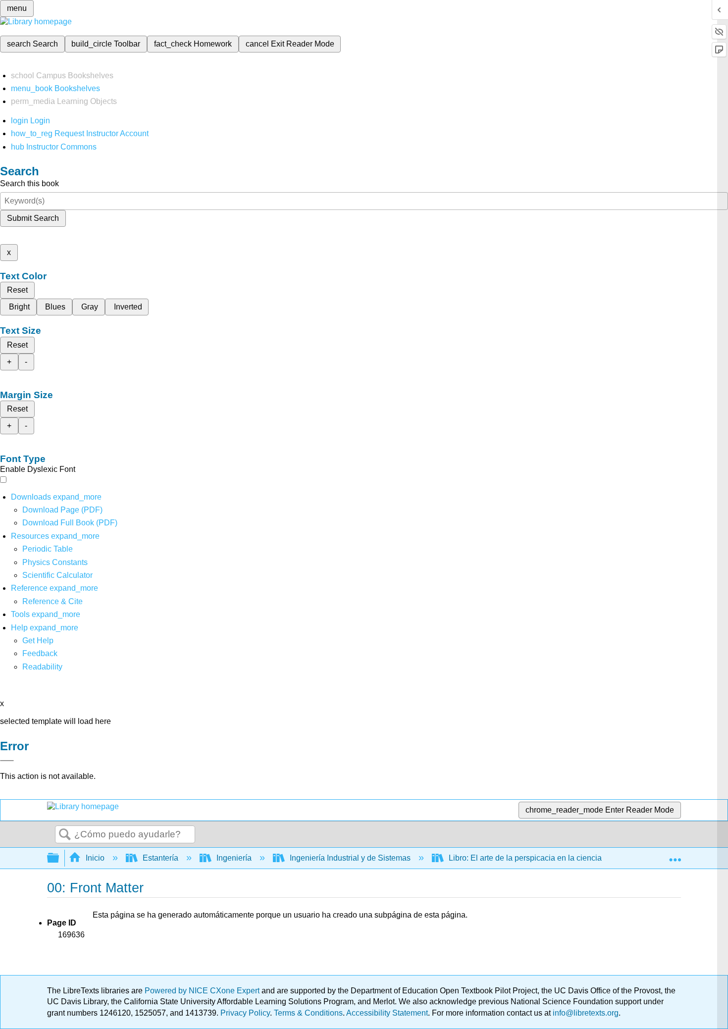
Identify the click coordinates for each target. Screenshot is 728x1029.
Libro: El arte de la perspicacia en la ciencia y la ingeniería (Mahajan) (570, 858)
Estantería (160, 858)
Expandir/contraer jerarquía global (59, 858)
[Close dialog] (7, 760)
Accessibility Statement (387, 1013)
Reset (17, 290)
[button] (39, 653)
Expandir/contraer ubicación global (675, 855)
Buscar (65, 834)
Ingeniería (234, 858)
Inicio (95, 858)
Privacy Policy (245, 1013)
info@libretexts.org (585, 1013)
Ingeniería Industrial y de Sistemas (350, 858)
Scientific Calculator (57, 575)
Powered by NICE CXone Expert (203, 990)
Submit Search (33, 218)
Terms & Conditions (308, 1013)
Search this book (29, 183)
